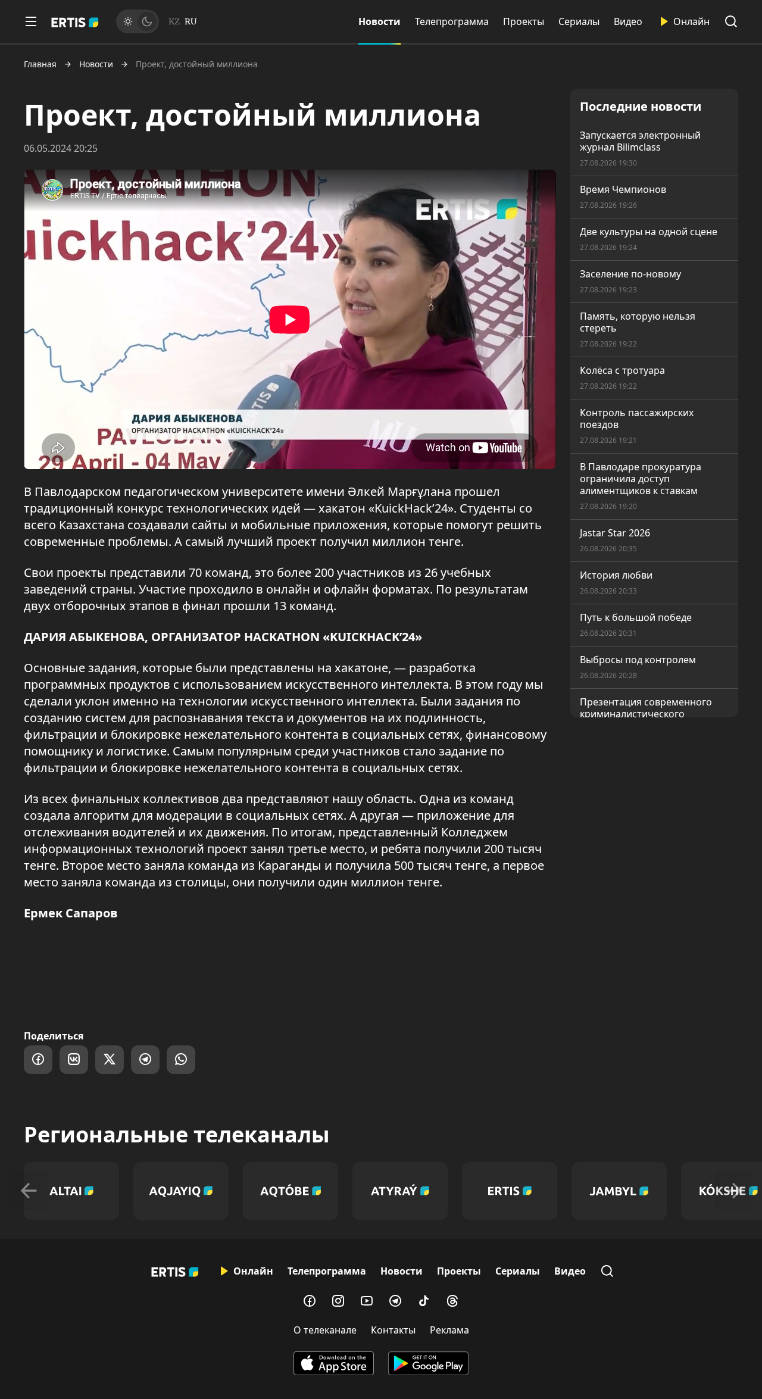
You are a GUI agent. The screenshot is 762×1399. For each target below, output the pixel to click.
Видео (628, 21)
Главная (40, 64)
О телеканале (325, 1329)
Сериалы (578, 21)
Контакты (393, 1329)
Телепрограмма (452, 21)
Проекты (523, 21)
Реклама (449, 1329)
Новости (379, 21)
